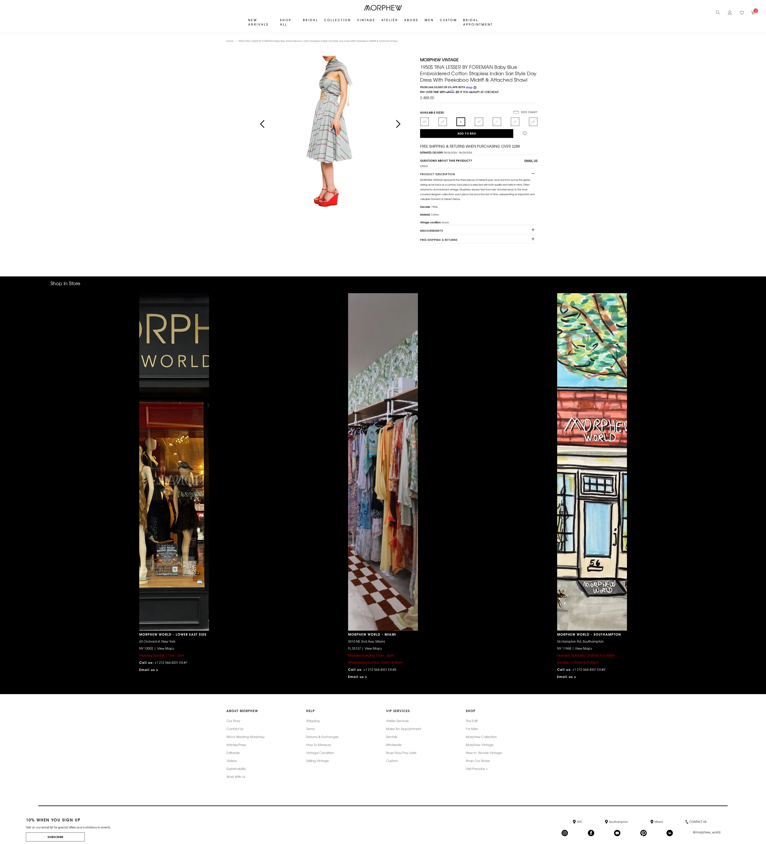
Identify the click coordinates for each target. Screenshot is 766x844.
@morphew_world (706, 832)
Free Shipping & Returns (439, 240)
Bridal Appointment (478, 22)
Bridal (310, 20)
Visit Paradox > (477, 768)
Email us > (149, 669)
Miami (658, 822)
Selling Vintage (317, 760)
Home (229, 41)
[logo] (383, 8)
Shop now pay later (401, 752)
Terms (310, 728)
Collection (337, 20)
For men (472, 728)
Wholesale (394, 744)
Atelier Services (397, 720)
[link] (718, 12)
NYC (579, 822)
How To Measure (318, 744)
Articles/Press (236, 744)
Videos (231, 760)
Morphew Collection (481, 736)
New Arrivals (258, 22)
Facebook (591, 833)
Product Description (437, 174)
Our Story (233, 720)
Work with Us (235, 776)
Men (429, 20)
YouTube (617, 833)
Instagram (565, 833)
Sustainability (236, 768)
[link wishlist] (525, 133)
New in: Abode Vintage (484, 752)
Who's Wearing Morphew (245, 736)
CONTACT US (697, 822)
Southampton (618, 822)
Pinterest (643, 833)
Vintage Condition (320, 752)
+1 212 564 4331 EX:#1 (171, 662)
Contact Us (234, 728)
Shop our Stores (478, 760)
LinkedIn (669, 833)
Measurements (431, 231)
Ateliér (389, 20)
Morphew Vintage (480, 744)
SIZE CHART (529, 112)
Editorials (233, 752)
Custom (448, 20)
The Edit (472, 720)
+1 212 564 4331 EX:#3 (379, 669)
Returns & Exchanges (322, 736)
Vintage (366, 20)
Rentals (391, 736)
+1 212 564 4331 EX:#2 (588, 669)
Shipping (313, 720)
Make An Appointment (403, 728)
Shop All (285, 22)
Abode (411, 20)
